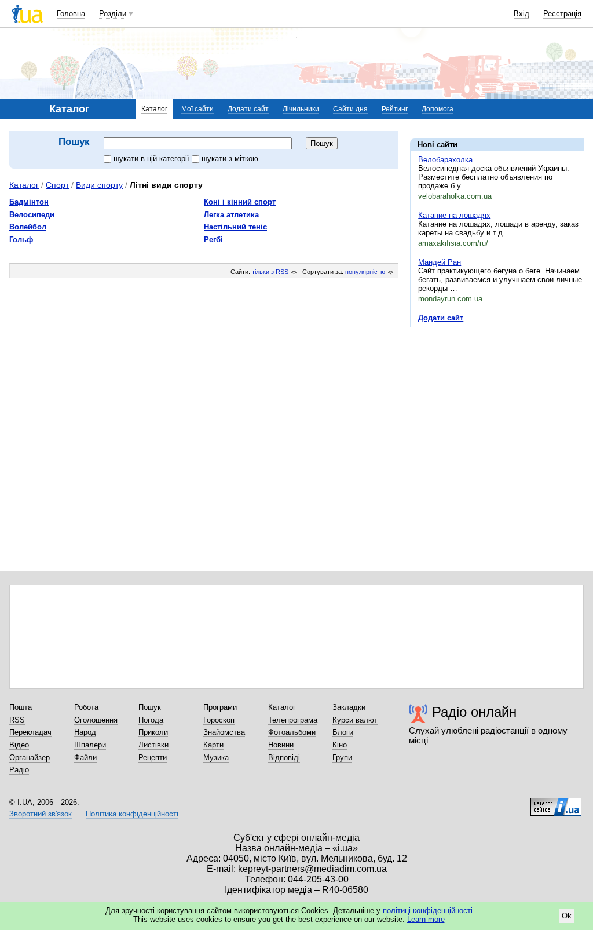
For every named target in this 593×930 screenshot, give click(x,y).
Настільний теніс (235, 227)
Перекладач (30, 732)
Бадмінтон (29, 202)
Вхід (521, 13)
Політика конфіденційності (132, 813)
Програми (220, 707)
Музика (216, 757)
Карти (213, 745)
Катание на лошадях (454, 215)
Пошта (20, 707)
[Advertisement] (497, 406)
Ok (567, 915)
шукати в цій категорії (153, 158)
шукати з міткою (230, 158)
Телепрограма (292, 720)
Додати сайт (248, 109)
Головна (71, 13)
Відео (19, 745)
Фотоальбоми (292, 732)
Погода (150, 720)
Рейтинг (395, 109)
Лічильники (301, 109)
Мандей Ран (439, 262)
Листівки (153, 745)
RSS (17, 720)
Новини (281, 745)
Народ (85, 732)
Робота (86, 707)
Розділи (112, 13)
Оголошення (96, 720)
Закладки (348, 707)
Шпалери (90, 745)
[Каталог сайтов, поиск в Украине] (555, 802)
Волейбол (27, 227)
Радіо (19, 769)
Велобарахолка (445, 159)
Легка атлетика (231, 214)
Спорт (57, 184)
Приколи (153, 732)
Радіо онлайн (474, 712)
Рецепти (152, 757)
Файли (85, 757)
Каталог (154, 109)
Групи (342, 757)
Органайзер (29, 757)
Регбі (213, 239)
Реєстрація (562, 13)
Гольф (21, 239)
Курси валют (355, 720)
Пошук (149, 707)
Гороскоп (219, 720)
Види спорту (99, 184)
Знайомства (224, 732)
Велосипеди (31, 214)
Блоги (342, 732)
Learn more (426, 919)
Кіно (339, 745)
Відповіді (284, 757)
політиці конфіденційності (428, 910)
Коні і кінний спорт (240, 202)
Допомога (437, 109)
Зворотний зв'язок (40, 813)
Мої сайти (197, 109)
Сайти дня (350, 109)
